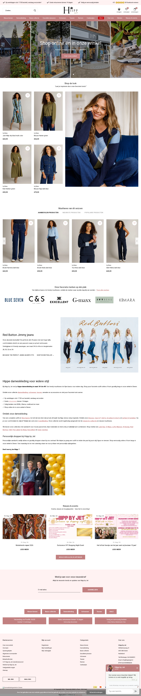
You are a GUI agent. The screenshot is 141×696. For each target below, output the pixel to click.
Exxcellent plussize (49, 18)
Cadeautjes (90, 18)
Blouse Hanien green (41, 136)
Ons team (5, 648)
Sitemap (5, 670)
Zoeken (35, 10)
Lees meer (24, 549)
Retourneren (6, 656)
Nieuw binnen (8, 18)
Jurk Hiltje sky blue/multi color (13, 136)
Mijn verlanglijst (46, 650)
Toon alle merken (102, 290)
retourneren (13, 401)
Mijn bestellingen (47, 648)
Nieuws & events (131, 18)
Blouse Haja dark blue (41, 189)
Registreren (45, 645)
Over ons (111, 18)
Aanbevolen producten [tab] (48, 213)
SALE (101, 18)
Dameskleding (21, 18)
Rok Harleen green (9, 189)
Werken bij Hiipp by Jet (9, 664)
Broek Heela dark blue (44, 268)
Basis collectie (34, 18)
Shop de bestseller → (45, 355)
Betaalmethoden (7, 659)
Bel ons (11, 679)
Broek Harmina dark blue (11, 268)
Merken (119, 18)
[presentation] (4, 241)
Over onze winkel (70, 56)
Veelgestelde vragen (9, 667)
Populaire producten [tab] (94, 213)
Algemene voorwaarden (10, 653)
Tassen (72, 18)
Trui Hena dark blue (78, 268)
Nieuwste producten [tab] (71, 213)
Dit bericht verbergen (96, 692)
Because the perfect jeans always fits (18, 355)
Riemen (80, 18)
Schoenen (62, 18)
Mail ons (27, 679)
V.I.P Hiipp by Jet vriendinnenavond (13, 662)
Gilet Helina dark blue (113, 268)
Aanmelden (93, 590)
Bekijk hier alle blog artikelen (70, 557)
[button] (67, 74)
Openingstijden (7, 650)
